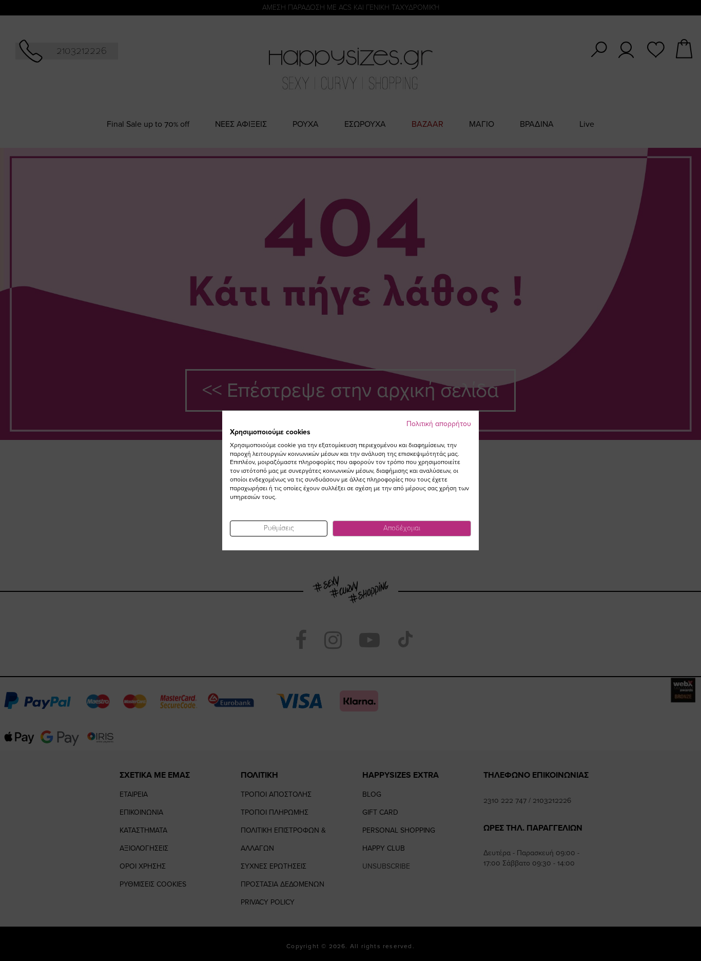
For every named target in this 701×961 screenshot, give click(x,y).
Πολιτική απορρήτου (438, 423)
